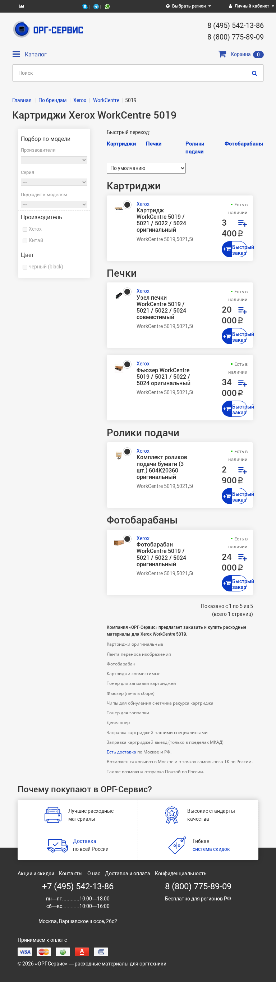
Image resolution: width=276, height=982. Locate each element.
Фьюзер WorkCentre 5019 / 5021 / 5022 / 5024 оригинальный (163, 377)
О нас (93, 873)
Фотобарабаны (244, 143)
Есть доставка (121, 752)
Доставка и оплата (127, 873)
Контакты (71, 873)
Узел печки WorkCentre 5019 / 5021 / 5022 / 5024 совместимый (161, 308)
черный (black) (46, 266)
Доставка (84, 841)
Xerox (35, 229)
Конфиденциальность (181, 873)
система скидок (211, 849)
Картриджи (121, 143)
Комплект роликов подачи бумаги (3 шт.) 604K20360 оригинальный (162, 467)
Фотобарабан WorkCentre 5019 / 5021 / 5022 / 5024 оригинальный (161, 554)
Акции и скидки (36, 873)
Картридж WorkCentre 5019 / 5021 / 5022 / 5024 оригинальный (161, 220)
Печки (154, 143)
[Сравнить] (242, 224)
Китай (36, 240)
